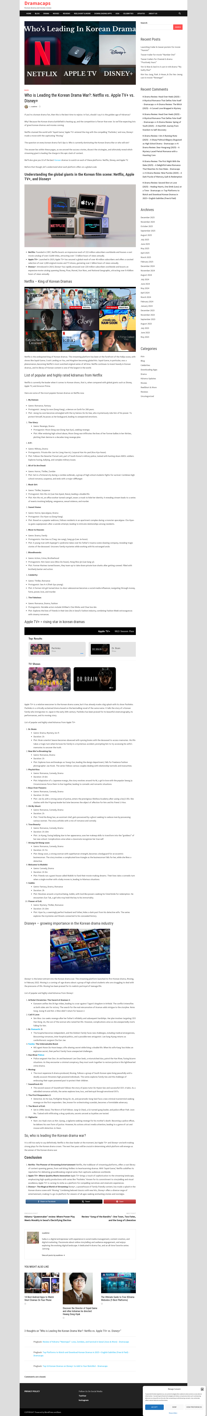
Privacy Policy (173, 1413)
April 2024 (145, 292)
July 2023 (145, 328)
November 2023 (148, 314)
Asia (117, 13)
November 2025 (148, 221)
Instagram (84, 1400)
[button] (202, 1389)
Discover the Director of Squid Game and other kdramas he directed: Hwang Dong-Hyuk (80, 1311)
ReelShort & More (82, 13)
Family (31, 1043)
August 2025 (146, 235)
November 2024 (148, 270)
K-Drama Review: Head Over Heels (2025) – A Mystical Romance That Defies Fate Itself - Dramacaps (162, 100)
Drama (46, 13)
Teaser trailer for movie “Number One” (158, 54)
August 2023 (146, 323)
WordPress (49, 1412)
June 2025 (145, 244)
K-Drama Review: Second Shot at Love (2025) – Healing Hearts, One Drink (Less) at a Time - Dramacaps (162, 186)
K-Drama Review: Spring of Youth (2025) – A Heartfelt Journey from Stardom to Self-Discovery (162, 126)
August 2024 (146, 275)
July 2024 (145, 279)
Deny (174, 1407)
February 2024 (147, 301)
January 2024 (146, 306)
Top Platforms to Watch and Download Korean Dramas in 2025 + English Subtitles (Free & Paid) (161, 194)
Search (144, 22)
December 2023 (148, 310)
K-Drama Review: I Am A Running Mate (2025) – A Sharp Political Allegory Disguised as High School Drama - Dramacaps (162, 139)
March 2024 (146, 297)
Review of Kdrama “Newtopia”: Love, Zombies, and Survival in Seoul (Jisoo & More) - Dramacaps (86, 1341)
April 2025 (145, 252)
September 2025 (148, 230)
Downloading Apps (103, 13)
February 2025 (147, 261)
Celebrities (128, 13)
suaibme (34, 106)
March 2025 (146, 257)
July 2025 (145, 239)
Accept (154, 1407)
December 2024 (148, 266)
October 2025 (147, 226)
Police (41, 1055)
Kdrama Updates (148, 378)
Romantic (36, 1029)
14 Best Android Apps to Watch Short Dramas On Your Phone (39, 1298)
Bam (59, 1412)
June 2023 (145, 332)
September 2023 (148, 319)
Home (28, 13)
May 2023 (145, 337)
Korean (57, 160)
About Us (153, 13)
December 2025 (148, 217)
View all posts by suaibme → (53, 1255)
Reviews (66, 13)
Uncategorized (147, 396)
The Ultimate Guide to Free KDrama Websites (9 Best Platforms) (117, 1298)
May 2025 (145, 248)
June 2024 (145, 283)
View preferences (194, 1407)
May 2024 (145, 288)
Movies (56, 13)
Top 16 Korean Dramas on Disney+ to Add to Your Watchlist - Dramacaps (75, 1366)
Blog (37, 13)
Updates (141, 13)
